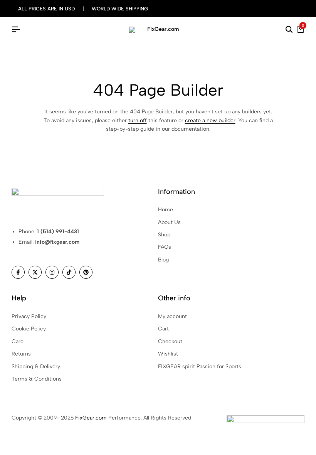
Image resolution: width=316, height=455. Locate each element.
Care (18, 341)
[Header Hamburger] (16, 29)
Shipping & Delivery (36, 366)
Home (165, 209)
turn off (137, 120)
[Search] (289, 29)
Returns (21, 354)
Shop (164, 234)
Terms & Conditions (37, 379)
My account (172, 316)
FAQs (164, 247)
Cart (163, 328)
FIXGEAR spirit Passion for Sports (199, 366)
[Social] (18, 272)
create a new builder (210, 120)
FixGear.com (91, 418)
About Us (169, 222)
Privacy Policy (29, 316)
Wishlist (168, 354)
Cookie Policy (29, 328)
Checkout (170, 341)
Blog (163, 259)
